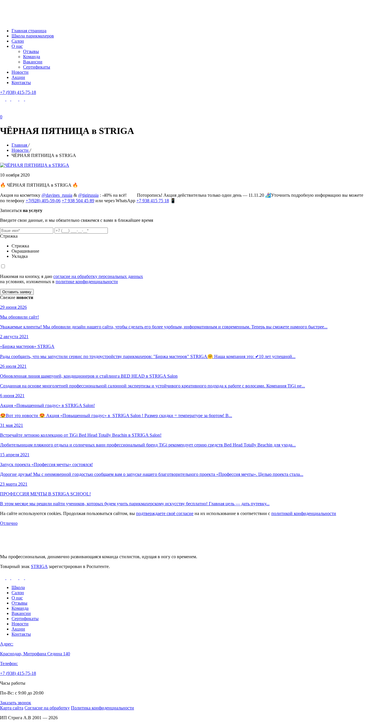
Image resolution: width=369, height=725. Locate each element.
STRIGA (39, 566)
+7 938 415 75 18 (152, 200)
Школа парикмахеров (33, 35)
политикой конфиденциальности (303, 513)
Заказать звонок (15, 702)
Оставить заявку (16, 292)
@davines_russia (57, 195)
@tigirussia (88, 195)
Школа (18, 587)
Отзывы (31, 51)
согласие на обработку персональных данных (98, 276)
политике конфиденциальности (87, 281)
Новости (20, 72)
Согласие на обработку (47, 707)
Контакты (21, 82)
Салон (18, 41)
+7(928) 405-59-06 (43, 200)
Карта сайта (11, 707)
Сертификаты (36, 67)
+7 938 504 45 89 (78, 200)
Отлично (9, 523)
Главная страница (29, 30)
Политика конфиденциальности (102, 707)
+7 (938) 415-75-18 (18, 92)
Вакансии (32, 61)
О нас (17, 46)
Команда (31, 56)
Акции (18, 77)
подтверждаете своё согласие (164, 513)
